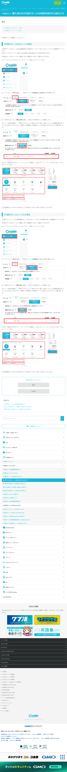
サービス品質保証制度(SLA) (8, 698)
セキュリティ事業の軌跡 (15, 740)
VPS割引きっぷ (34, 8)
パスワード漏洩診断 (36, 734)
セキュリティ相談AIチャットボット (9, 736)
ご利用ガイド (26, 8)
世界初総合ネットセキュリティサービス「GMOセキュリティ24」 (15, 734)
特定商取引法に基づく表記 (8, 692)
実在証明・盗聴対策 (5, 738)
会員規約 (4, 671)
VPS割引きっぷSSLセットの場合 (13, 28)
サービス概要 (5, 711)
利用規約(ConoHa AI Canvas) (9, 684)
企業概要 (4, 708)
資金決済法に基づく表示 (8, 695)
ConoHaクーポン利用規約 (8, 679)
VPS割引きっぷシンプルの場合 (13, 30)
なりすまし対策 (4, 740)
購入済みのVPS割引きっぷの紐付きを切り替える (18, 409)
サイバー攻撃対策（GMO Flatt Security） (50, 738)
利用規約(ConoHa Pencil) (8, 687)
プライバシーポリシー (7, 703)
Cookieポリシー (6, 705)
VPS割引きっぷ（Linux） (44, 8)
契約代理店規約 (6, 690)
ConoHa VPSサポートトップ (15, 8)
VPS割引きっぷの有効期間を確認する (15, 404)
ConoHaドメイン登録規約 (8, 674)
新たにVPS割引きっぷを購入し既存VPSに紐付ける (18, 407)
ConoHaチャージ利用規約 (8, 677)
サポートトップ (5, 8)
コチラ (23, 38)
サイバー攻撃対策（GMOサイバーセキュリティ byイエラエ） (26, 738)
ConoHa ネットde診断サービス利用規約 (11, 682)
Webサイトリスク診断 (48, 734)
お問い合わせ (5, 700)
